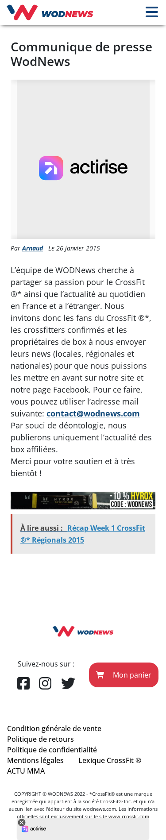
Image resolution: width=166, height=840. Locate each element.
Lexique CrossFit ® (109, 760)
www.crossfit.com (128, 816)
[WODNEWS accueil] (49, 12)
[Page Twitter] (68, 683)
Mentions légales (35, 760)
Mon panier (131, 675)
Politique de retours (40, 739)
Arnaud (32, 248)
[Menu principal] (152, 12)
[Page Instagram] (45, 683)
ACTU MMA (26, 771)
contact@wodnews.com (93, 413)
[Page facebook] (23, 683)
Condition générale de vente (54, 728)
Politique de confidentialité (52, 750)
